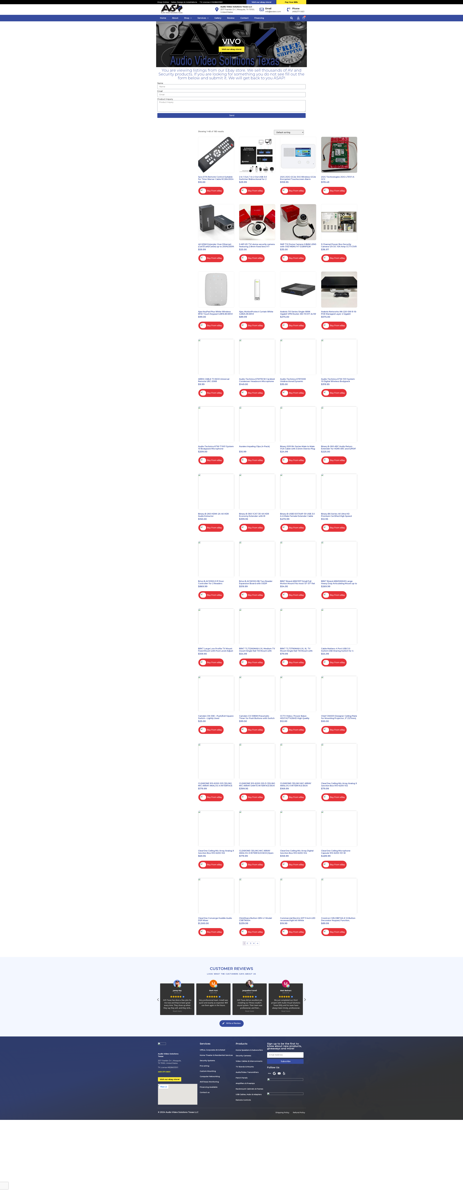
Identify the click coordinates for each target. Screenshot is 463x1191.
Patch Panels (242, 1078)
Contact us (205, 1092)
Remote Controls (243, 1100)
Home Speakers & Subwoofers (249, 1050)
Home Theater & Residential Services (216, 1055)
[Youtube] (279, 1073)
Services (201, 18)
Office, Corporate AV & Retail (212, 1050)
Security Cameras (243, 1056)
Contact (244, 18)
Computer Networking (210, 1076)
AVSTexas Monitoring (209, 1082)
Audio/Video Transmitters (247, 1072)
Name (160, 83)
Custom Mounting (208, 1071)
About (175, 18)
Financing (259, 18)
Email (268, 8)
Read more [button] (177, 1011)
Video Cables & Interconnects (249, 1061)
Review (231, 18)
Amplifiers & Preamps (245, 1083)
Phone (296, 8)
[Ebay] (269, 1073)
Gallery (217, 18)
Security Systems (207, 1060)
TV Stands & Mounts (245, 1067)
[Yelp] (284, 1073)
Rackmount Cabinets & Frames (249, 1089)
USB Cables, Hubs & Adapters (249, 1094)
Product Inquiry (165, 99)
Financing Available (208, 1087)
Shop (186, 18)
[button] (291, 18)
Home (163, 18)
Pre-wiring (204, 1066)
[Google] (274, 1073)
